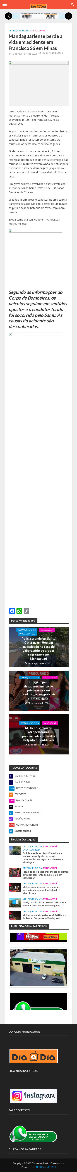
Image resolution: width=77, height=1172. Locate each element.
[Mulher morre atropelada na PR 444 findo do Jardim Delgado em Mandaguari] (15, 915)
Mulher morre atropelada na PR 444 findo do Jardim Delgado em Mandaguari (44, 917)
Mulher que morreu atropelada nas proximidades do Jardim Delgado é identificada (38, 734)
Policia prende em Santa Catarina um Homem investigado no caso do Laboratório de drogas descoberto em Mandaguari (38, 649)
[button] (8, 16)
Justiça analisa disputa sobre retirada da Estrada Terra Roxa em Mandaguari (44, 904)
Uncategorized (27, 634)
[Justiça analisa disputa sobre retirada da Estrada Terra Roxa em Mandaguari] (15, 902)
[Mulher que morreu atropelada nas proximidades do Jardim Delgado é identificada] (15, 887)
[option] (38, 967)
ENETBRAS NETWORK (46, 1167)
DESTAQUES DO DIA (19, 30)
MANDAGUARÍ (38, 30)
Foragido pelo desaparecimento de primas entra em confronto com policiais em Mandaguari (38, 690)
